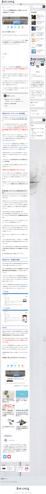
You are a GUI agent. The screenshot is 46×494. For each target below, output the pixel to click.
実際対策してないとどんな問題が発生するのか (15, 101)
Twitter (5, 458)
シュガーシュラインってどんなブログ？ (10, 481)
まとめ (6, 106)
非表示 (12, 96)
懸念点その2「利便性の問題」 (11, 103)
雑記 (27, 385)
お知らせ (21, 385)
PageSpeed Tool (23, 284)
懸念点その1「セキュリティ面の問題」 (13, 99)
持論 (25, 385)
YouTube (9, 458)
